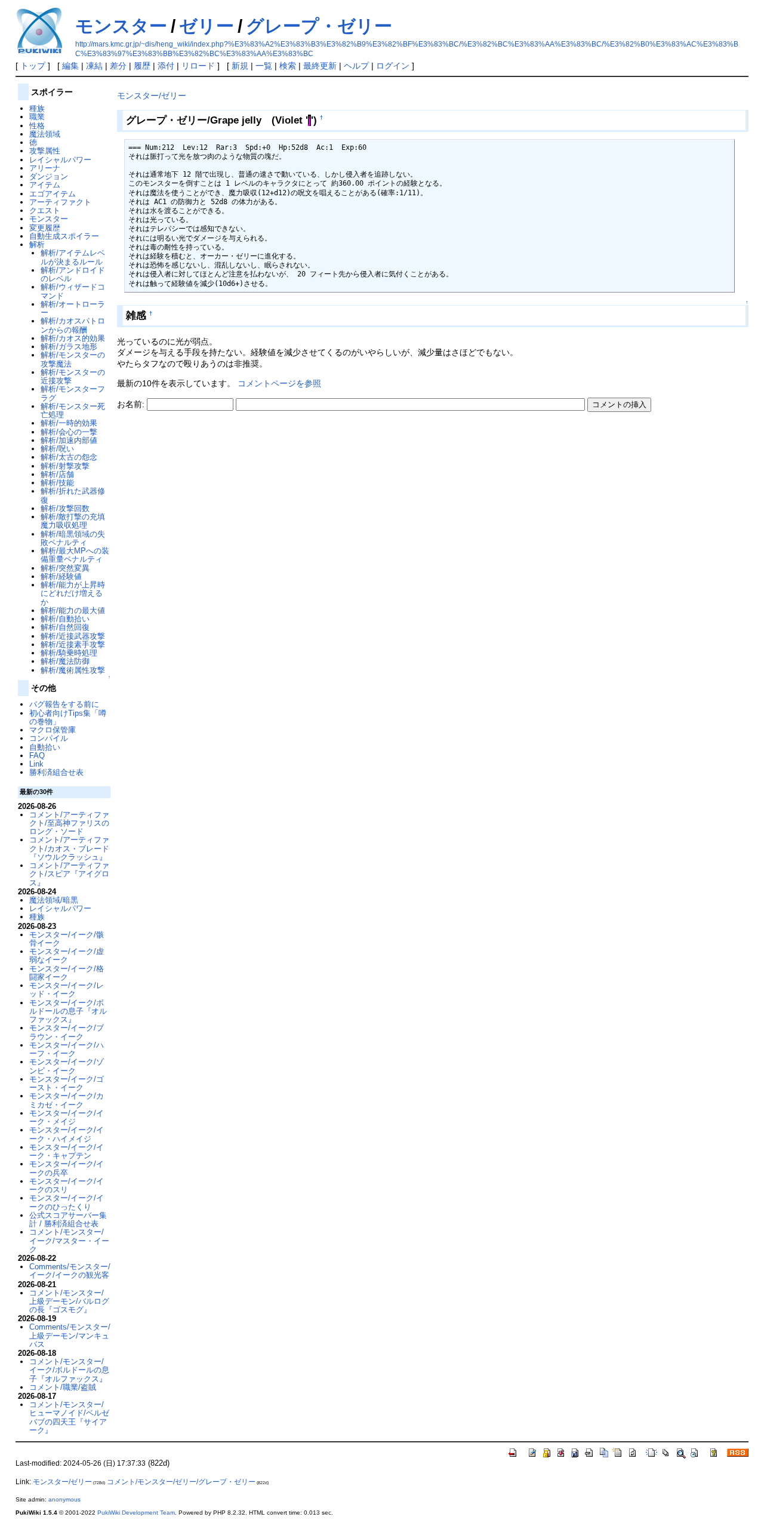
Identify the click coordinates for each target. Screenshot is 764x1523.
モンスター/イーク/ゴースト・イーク (66, 1083)
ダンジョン (48, 176)
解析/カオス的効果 (73, 338)
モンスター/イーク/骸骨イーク (66, 938)
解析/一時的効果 (69, 423)
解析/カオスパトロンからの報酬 (73, 325)
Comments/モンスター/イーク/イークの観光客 (69, 1270)
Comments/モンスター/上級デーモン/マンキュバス (69, 1335)
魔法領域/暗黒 (53, 900)
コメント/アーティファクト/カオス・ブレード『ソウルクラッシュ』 (69, 848)
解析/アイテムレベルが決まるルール (73, 257)
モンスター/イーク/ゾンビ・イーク (66, 1066)
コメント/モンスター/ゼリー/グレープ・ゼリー (181, 1481)
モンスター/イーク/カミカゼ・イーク (66, 1100)
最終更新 (320, 65)
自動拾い (44, 747)
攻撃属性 (44, 150)
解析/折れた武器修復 (73, 495)
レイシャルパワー (60, 159)
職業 (37, 116)
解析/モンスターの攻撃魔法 (73, 359)
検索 (287, 65)
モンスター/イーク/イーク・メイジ (66, 1117)
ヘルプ (356, 65)
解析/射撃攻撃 (65, 465)
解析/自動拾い (65, 618)
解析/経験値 (61, 576)
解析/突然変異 (65, 568)
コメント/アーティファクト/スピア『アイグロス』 (69, 874)
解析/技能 (57, 482)
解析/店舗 (57, 474)
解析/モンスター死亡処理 (73, 410)
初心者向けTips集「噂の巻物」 (67, 717)
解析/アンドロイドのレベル (73, 274)
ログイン (392, 65)
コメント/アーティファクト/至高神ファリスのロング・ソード (69, 823)
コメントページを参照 (279, 383)
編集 (70, 65)
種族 (37, 108)
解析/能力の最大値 (73, 610)
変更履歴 (44, 227)
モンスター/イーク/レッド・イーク (66, 989)
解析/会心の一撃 (69, 431)
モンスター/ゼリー (151, 95)
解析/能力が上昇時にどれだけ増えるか (73, 593)
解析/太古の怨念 (69, 457)
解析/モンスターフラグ (73, 393)
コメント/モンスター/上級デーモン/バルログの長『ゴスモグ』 (69, 1301)
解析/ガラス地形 (69, 346)
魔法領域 (44, 134)
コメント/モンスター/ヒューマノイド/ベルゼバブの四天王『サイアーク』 (69, 1417)
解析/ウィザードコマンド (73, 291)
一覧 (263, 65)
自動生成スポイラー (64, 236)
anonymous (64, 1499)
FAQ (37, 755)
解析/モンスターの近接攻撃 (73, 376)
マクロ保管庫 (52, 729)
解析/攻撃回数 (65, 508)
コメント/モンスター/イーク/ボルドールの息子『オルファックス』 (69, 1370)
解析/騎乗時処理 (69, 652)
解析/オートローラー (73, 308)
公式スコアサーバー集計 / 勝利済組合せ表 (68, 1219)
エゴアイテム (52, 193)
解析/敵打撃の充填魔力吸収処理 (73, 521)
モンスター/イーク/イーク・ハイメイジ (66, 1134)
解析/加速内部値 (69, 440)
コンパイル (48, 738)
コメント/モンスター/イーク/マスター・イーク (69, 1240)
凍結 (94, 65)
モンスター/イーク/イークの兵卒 (66, 1168)
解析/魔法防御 (65, 661)
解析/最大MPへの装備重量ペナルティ (75, 555)
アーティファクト (60, 202)
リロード (198, 65)
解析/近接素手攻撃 (73, 644)
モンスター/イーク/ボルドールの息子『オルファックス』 (68, 1011)
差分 (118, 65)
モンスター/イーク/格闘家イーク (66, 973)
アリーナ (44, 168)
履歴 (142, 65)
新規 (240, 65)
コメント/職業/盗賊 (62, 1387)
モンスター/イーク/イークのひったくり (66, 1202)
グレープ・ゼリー (319, 26)
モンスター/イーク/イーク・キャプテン (66, 1151)
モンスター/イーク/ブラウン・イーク (66, 1032)
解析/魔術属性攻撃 (73, 670)
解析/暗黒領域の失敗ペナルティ (73, 538)
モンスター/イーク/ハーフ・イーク (66, 1049)
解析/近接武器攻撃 (73, 636)
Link (36, 763)
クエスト (44, 210)
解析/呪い (57, 448)
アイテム (44, 184)
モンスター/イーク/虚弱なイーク (66, 955)
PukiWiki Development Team (136, 1512)
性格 (37, 125)
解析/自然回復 (65, 627)
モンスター (121, 26)
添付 (166, 65)
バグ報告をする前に (64, 704)
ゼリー (206, 26)
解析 (37, 244)
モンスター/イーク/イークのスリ (66, 1185)
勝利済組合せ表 (56, 772)
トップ (32, 65)
